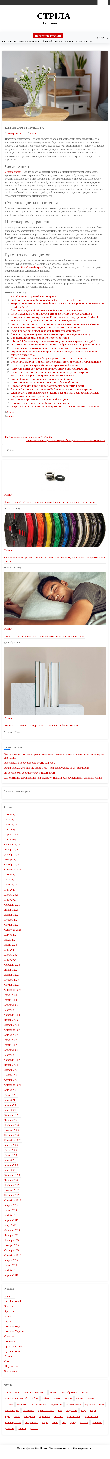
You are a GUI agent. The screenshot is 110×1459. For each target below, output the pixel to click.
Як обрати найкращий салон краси (33, 296)
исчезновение (73, 1404)
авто (17, 1392)
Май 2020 (9, 1160)
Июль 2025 (10, 879)
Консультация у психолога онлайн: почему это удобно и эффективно (55, 324)
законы (9, 1404)
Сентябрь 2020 (12, 1140)
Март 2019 (10, 1225)
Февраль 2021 (12, 1115)
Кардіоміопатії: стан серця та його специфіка (40, 337)
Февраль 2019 (12, 1230)
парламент (44, 1416)
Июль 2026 (10, 819)
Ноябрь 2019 (11, 1190)
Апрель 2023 (11, 1004)
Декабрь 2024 (12, 914)
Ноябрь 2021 (11, 1074)
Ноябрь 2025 (11, 859)
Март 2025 (10, 899)
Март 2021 (10, 1110)
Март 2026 (10, 839)
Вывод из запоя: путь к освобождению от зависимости (46, 330)
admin (33, 133)
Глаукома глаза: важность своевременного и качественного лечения (55, 406)
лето (60, 1410)
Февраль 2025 (12, 904)
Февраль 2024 (12, 964)
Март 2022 (10, 1054)
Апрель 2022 (11, 1049)
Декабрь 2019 (12, 1185)
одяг (7, 1416)
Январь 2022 (11, 1064)
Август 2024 (11, 934)
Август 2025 (11, 874)
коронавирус (12, 1410)
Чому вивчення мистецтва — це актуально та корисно (46, 327)
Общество (10, 1336)
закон (91, 1398)
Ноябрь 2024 (11, 919)
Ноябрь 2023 (11, 979)
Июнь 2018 (10, 1265)
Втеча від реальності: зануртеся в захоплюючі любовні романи (41, 725)
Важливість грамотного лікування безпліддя (39, 399)
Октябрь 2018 (12, 1250)
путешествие (73, 1416)
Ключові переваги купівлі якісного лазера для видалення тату (50, 334)
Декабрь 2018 (12, 1240)
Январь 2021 (11, 1120)
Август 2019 (11, 1205)
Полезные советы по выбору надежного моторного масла (48, 358)
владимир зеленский (16, 1398)
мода (83, 1410)
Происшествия (13, 1346)
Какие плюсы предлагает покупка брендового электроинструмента (65, 440)
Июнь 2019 (10, 1210)
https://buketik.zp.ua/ (32, 267)
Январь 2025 (11, 909)
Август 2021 (11, 1089)
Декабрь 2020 (12, 1125)
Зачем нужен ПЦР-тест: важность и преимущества (43, 320)
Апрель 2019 (11, 1220)
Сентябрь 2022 (12, 1029)
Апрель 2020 (11, 1165)
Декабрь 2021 (12, 1069)
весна (85, 1392)
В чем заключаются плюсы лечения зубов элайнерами (45, 382)
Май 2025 (9, 889)
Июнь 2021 (10, 1095)
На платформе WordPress (32, 1448)
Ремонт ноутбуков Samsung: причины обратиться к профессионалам (55, 344)
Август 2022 (11, 1034)
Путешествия (12, 1351)
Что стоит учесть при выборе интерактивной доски (44, 365)
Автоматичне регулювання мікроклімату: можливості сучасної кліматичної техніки (53, 777)
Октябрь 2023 (12, 984)
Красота (9, 1311)
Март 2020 (10, 1170)
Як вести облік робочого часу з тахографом (29, 772)
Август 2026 (11, 814)
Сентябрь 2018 (12, 1255)
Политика (10, 1341)
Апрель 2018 (11, 1275)
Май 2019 (9, 1215)
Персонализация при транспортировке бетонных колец (47, 385)
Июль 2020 (10, 1150)
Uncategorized (12, 1301)
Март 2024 (10, 959)
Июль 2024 (10, 939)
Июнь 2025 (10, 884)
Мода (7, 1316)
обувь (93, 1410)
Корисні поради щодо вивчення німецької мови (41, 379)
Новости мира (12, 1326)
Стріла (54, 15)
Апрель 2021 (11, 1105)
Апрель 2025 (11, 894)
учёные (22, 1428)
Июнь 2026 (10, 824)
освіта (17, 1416)
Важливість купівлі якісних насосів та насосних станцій (46, 310)
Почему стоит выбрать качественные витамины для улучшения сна (44, 636)
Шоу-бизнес (11, 1366)
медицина (71, 1410)
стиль (55, 1422)
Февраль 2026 (12, 844)
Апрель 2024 (11, 954)
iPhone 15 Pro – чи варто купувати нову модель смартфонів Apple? (53, 341)
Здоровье (9, 1306)
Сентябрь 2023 (12, 989)
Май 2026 (9, 829)
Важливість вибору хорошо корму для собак (30, 762)
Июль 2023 (10, 994)
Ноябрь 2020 (11, 1130)
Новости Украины (15, 1331)
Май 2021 (9, 1100)
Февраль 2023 (12, 1014)
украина (9, 1428)
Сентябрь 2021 (12, 1084)
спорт (45, 1422)
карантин (90, 1404)
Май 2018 (9, 1270)
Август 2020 (11, 1145)
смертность (31, 1422)
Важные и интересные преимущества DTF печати (43, 375)
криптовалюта (46, 1410)
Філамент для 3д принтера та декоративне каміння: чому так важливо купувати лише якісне (54, 559)
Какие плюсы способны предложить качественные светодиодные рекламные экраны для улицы (54, 756)
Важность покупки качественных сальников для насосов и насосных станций (50, 502)
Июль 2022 (10, 1039)
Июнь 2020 (10, 1155)
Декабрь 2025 (12, 854)
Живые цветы (13, 171)
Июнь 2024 (10, 944)
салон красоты (13, 1422)
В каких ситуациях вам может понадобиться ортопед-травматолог (54, 372)
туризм (84, 1422)
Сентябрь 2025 (12, 869)
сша (64, 1422)
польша (58, 1416)
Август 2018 (11, 1260)
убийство (97, 1422)
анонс (53, 1392)
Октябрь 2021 (12, 1079)
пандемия (29, 1416)
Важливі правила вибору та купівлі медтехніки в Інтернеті (48, 300)
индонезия (56, 1404)
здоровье (21, 1404)
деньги (57, 1398)
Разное (11, 412)
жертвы (80, 1398)
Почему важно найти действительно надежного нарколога (49, 348)
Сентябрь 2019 (12, 1200)
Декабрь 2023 (12, 974)
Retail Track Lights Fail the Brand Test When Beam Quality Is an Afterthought (47, 767)
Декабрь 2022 (12, 1024)
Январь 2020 (11, 1180)
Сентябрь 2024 (12, 929)
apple (8, 1392)
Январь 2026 (11, 849)
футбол (34, 1428)
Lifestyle (9, 1296)
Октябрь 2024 (12, 924)
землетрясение (39, 1404)
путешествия (91, 1416)
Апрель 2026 (11, 834)
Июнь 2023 (10, 999)
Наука (7, 1321)
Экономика (10, 1371)
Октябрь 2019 (12, 1195)
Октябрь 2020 (12, 1135)
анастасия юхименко (35, 1392)
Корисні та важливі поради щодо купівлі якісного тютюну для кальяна (56, 361)
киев (101, 1404)
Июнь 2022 (10, 1044)
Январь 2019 (11, 1235)
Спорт (7, 1361)
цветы (10, 416)
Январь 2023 (11, 1019)
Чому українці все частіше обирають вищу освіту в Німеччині (49, 368)
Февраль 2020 (12, 1175)
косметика (28, 1410)
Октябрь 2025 (12, 864)
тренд (73, 1422)
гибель (45, 1398)
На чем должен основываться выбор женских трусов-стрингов (51, 313)
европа (68, 1398)
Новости (53, 1452)
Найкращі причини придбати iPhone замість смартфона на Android (54, 317)
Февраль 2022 (12, 1059)
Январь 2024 (11, 969)
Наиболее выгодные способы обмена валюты (40, 403)
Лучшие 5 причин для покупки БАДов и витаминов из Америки (51, 389)
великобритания (69, 1392)
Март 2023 (10, 1009)
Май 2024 (9, 949)
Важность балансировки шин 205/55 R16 (29, 437)
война (35, 1398)
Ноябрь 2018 (11, 1245)
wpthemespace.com (81, 1448)
